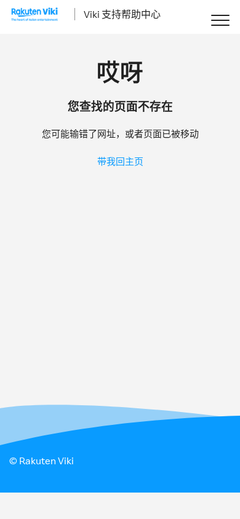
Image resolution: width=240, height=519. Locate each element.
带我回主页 (120, 161)
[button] (220, 20)
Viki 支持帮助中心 (122, 14)
